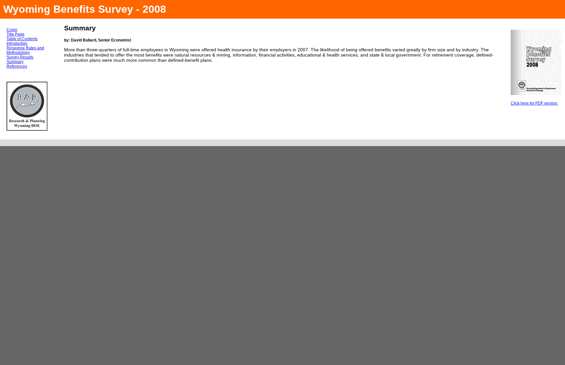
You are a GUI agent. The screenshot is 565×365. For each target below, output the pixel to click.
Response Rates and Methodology (25, 50)
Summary (15, 61)
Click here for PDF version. (534, 103)
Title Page (16, 34)
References (17, 66)
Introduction (17, 43)
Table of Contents (22, 39)
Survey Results (20, 57)
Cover (12, 29)
